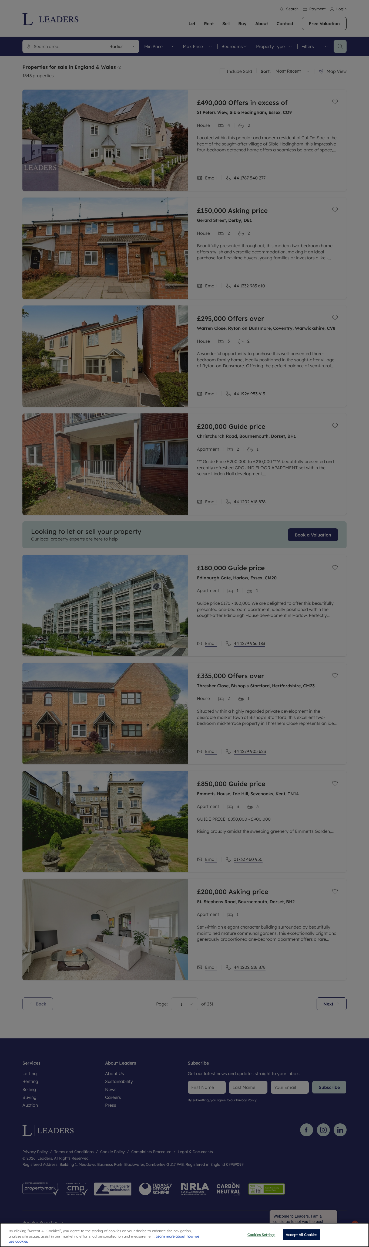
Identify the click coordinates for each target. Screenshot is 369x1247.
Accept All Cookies (301, 1234)
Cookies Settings (261, 1234)
